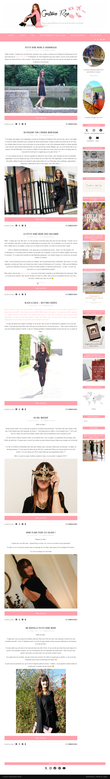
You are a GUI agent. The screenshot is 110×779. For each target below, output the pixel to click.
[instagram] (50, 768)
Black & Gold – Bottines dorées (41, 302)
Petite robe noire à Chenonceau (41, 47)
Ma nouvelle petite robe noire (41, 628)
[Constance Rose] (55, 15)
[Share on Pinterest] (22, 124)
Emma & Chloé (25, 273)
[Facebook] (104, 39)
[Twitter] (95, 39)
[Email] (64, 768)
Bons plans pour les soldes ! (41, 532)
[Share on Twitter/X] (19, 124)
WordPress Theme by (96, 776)
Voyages (23, 35)
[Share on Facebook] (16, 124)
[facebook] (55, 768)
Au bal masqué (41, 417)
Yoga (33, 35)
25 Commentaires (47, 535)
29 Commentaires (47, 237)
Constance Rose (14, 776)
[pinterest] (59, 768)
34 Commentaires (47, 135)
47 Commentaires (47, 631)
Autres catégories (78, 35)
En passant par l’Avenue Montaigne (41, 132)
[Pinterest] (101, 39)
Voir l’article (40, 118)
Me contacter (96, 35)
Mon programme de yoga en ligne (52, 35)
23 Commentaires (48, 420)
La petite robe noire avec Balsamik (41, 234)
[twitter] (46, 768)
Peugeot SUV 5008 (21, 57)
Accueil (11, 35)
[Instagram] (98, 39)
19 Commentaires (48, 50)
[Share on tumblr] (25, 124)
